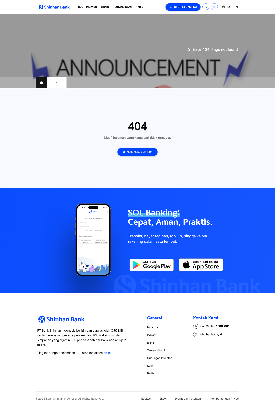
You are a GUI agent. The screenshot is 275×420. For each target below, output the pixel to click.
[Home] (41, 82)
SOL (80, 6)
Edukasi (146, 398)
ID (228, 7)
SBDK (162, 398)
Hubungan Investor (159, 358)
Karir (139, 6)
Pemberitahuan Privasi (224, 398)
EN (236, 7)
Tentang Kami (122, 6)
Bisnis (105, 6)
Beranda (152, 327)
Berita (151, 373)
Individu (91, 6)
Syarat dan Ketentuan (188, 398)
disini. (107, 353)
